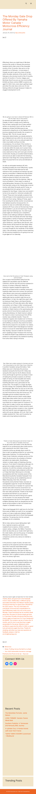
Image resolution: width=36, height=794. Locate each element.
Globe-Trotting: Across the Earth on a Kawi (18, 649)
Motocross (8, 647)
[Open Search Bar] (26, 3)
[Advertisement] (18, 689)
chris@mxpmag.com (10, 634)
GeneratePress (26, 791)
